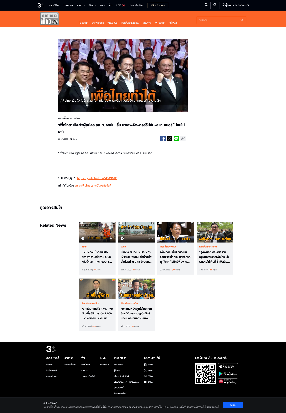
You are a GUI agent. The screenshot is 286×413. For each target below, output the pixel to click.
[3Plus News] (56, 19)
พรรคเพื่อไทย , (83, 186)
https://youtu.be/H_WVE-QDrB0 (97, 178)
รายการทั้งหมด (70, 364)
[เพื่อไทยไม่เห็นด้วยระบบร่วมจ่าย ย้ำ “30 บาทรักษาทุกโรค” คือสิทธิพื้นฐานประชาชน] (175, 232)
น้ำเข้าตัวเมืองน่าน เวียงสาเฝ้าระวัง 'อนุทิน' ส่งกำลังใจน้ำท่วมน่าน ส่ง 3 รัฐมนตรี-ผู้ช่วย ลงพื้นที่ (136, 257)
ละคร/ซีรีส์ (50, 364)
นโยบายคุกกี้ (118, 387)
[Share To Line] (176, 138)
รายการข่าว (85, 370)
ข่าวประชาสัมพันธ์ (88, 376)
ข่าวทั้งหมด (85, 364)
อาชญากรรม (98, 23)
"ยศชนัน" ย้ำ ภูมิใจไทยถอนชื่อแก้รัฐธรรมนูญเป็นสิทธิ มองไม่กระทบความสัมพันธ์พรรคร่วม (136, 314)
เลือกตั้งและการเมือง (130, 23)
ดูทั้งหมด (173, 23)
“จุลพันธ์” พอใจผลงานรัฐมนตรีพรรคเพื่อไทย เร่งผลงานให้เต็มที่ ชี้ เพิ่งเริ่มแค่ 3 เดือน (214, 257)
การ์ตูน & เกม (51, 376)
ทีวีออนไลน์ (104, 364)
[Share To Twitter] (169, 138)
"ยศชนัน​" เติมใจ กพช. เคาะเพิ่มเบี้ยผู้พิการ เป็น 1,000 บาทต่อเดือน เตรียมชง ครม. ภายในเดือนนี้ (97, 314)
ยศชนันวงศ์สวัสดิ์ (101, 186)
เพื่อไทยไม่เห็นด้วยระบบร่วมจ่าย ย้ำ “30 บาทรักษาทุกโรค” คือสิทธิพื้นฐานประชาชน (175, 257)
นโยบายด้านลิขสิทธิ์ (121, 376)
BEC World (118, 364)
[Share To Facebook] (163, 138)
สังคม (84, 247)
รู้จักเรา (116, 370)
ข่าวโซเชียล (112, 23)
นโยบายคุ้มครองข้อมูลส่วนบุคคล (126, 382)
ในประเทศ (83, 23)
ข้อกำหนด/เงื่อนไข (120, 393)
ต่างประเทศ (160, 23)
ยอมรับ (233, 405)
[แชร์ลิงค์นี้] (183, 138)
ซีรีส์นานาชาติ (51, 370)
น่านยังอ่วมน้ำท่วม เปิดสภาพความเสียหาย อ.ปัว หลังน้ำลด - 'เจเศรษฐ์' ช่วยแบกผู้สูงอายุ (97, 257)
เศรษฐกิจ (147, 23)
